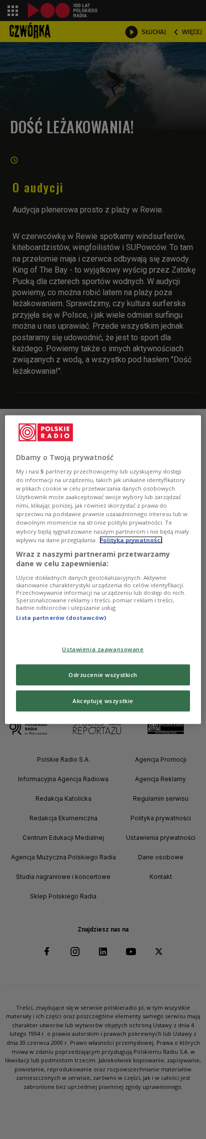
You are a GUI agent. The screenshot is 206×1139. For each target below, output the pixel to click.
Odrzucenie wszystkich (103, 674)
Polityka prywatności (131, 539)
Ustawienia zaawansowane (103, 649)
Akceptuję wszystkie (103, 701)
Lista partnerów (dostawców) (61, 617)
